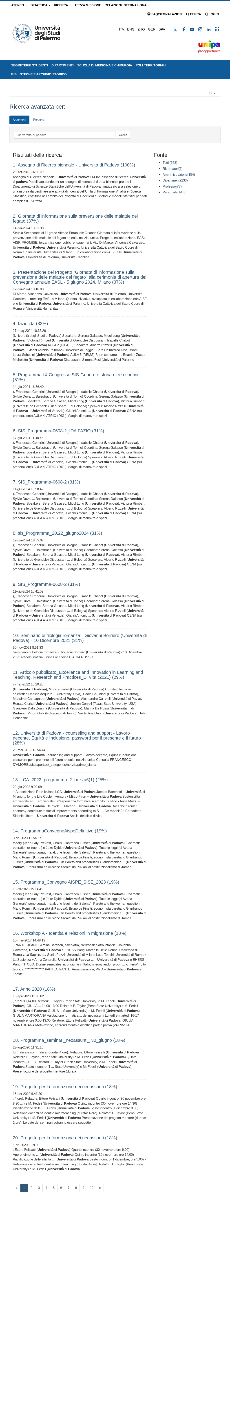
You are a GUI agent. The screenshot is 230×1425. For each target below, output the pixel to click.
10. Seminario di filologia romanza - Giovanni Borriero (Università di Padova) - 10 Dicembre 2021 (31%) (80, 638)
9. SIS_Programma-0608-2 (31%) (46, 584)
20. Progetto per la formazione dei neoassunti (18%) (65, 1137)
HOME (213, 93)
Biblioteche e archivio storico (39, 74)
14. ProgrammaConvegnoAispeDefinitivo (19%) (60, 830)
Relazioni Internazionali (127, 5)
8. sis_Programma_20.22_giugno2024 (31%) (57, 533)
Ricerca (61, 5)
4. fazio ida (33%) (30, 323)
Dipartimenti (62, 65)
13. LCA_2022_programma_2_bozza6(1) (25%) (60, 779)
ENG (131, 29)
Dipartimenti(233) (175, 180)
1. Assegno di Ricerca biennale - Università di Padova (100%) (74, 164)
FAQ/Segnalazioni (166, 14)
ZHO (141, 29)
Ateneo (18, 5)
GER (151, 29)
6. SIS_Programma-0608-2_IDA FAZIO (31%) (58, 430)
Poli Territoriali (151, 65)
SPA (162, 29)
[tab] (19, 120)
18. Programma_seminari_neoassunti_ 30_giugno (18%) (69, 1040)
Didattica (39, 5)
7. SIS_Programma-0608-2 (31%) (46, 481)
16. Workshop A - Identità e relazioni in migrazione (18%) (69, 933)
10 (91, 1188)
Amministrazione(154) (179, 174)
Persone (38, 119)
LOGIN (213, 14)
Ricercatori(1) (173, 169)
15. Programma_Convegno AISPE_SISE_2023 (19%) (66, 882)
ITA (121, 29)
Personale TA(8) (174, 192)
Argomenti (19, 119)
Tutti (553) (170, 162)
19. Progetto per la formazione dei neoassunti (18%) (65, 1086)
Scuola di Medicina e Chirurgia (104, 65)
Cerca (195, 14)
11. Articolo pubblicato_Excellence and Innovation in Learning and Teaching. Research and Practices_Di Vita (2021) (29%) (78, 675)
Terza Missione (88, 5)
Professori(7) (172, 186)
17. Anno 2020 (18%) (34, 989)
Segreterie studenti (29, 65)
